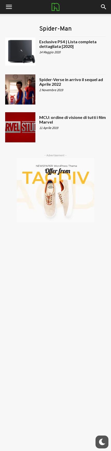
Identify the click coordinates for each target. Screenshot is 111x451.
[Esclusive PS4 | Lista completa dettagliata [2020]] (20, 52)
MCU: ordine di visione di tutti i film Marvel (72, 119)
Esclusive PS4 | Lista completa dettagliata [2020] (68, 44)
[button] (104, 7)
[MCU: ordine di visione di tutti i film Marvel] (20, 127)
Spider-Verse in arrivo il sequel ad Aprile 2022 (71, 81)
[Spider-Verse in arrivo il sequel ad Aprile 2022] (20, 89)
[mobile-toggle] (9, 7)
